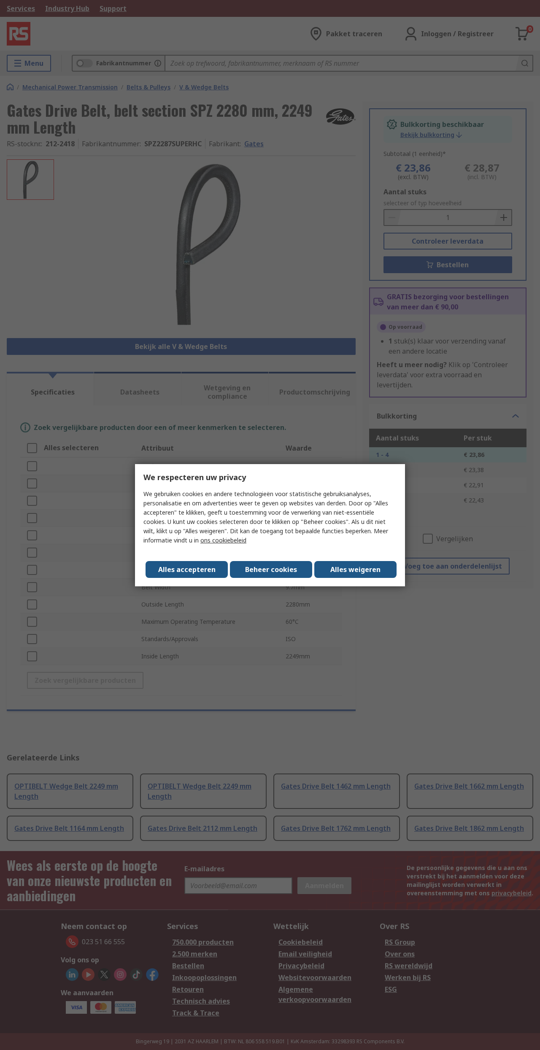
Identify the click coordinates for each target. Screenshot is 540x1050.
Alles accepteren (187, 569)
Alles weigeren (355, 569)
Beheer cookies (271, 569)
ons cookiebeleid (223, 540)
